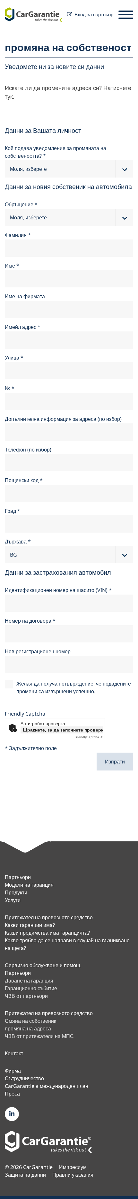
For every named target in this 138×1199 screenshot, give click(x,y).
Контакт (14, 1053)
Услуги (13, 900)
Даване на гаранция (29, 980)
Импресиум (73, 1167)
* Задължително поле (31, 748)
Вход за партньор (93, 14)
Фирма (13, 1070)
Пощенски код (24, 480)
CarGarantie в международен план (46, 1085)
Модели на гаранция (29, 884)
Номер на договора (30, 620)
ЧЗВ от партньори (26, 995)
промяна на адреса (28, 1028)
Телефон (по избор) (28, 449)
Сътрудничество (24, 1078)
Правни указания (72, 1175)
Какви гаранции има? (30, 925)
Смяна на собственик (30, 1020)
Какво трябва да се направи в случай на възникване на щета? (67, 944)
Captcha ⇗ (88, 737)
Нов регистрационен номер (38, 651)
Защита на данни (25, 1175)
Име (12, 265)
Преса (12, 1093)
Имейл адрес (22, 326)
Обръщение (21, 204)
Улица (14, 357)
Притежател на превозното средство (49, 917)
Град (12, 510)
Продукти (16, 892)
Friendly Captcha (25, 713)
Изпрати (115, 761)
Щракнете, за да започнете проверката (63, 730)
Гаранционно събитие (31, 988)
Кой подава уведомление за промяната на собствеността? (55, 152)
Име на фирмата (25, 296)
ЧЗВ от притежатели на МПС (39, 1036)
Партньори (18, 877)
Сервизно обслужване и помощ (42, 965)
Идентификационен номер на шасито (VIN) (58, 590)
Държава (18, 541)
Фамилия (18, 235)
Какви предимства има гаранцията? (47, 932)
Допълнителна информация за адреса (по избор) (63, 418)
